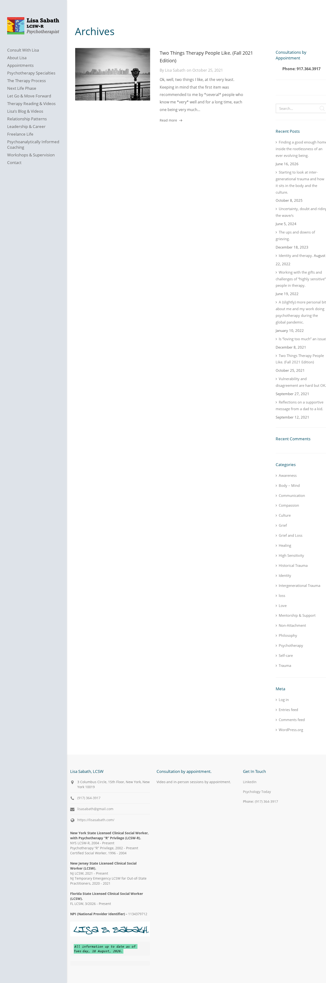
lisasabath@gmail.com (95, 809)
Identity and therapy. (296, 255)
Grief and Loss (290, 535)
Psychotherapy (291, 645)
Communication (292, 495)
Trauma (285, 665)
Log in (284, 699)
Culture (285, 515)
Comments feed (292, 719)
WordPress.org (291, 729)
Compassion (289, 505)
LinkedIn (250, 782)
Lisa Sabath (175, 70)
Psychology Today (257, 791)
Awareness (288, 475)
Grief (283, 525)
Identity (285, 575)
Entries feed (288, 709)
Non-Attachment (292, 625)
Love (283, 605)
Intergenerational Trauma (299, 585)
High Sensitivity (291, 555)
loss (282, 595)
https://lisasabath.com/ (95, 820)
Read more (168, 120)
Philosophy (288, 635)
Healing (285, 545)
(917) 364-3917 (88, 798)
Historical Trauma (293, 565)
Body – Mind (289, 485)
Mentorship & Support (297, 615)
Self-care (286, 655)
